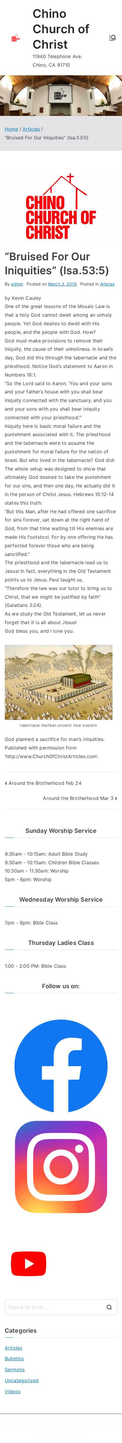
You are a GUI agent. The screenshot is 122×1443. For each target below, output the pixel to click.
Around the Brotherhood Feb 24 (45, 783)
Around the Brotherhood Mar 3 (78, 798)
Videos (12, 1391)
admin (17, 283)
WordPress (71, 1432)
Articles (107, 283)
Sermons (15, 1369)
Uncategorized (21, 1380)
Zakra (45, 1432)
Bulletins (14, 1358)
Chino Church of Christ (61, 29)
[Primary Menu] (112, 38)
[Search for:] (61, 1307)
